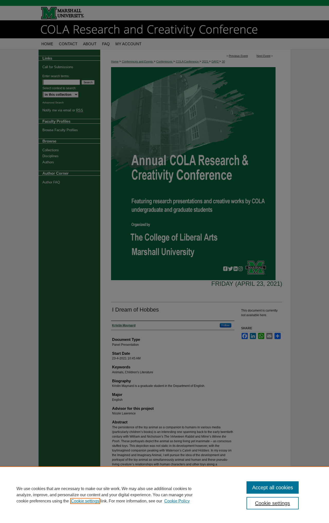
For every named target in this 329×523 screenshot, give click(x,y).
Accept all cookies (272, 487)
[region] (164, 494)
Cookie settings (85, 501)
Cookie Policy (177, 501)
